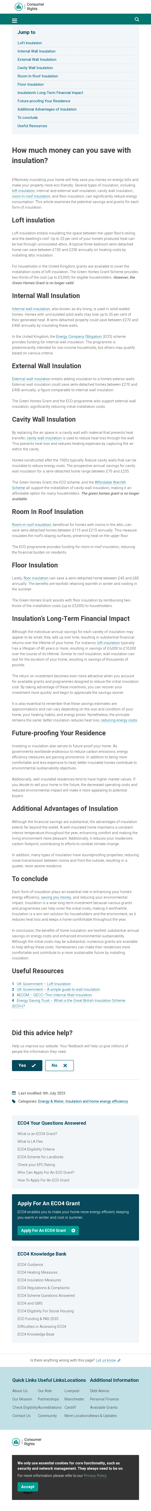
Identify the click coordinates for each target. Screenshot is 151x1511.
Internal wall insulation (31, 309)
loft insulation (23, 191)
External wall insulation (31, 379)
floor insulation (36, 578)
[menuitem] (75, 1134)
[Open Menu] (14, 21)
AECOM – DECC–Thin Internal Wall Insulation (54, 995)
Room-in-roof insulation (31, 524)
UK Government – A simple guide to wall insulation (58, 989)
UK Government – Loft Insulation (44, 984)
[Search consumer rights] (137, 19)
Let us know (106, 1360)
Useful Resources (32, 126)
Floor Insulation (30, 84)
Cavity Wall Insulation (35, 68)
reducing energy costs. (119, 720)
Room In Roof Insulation (37, 76)
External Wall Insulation (36, 59)
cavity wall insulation (44, 438)
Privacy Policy (95, 1475)
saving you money (56, 897)
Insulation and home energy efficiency (96, 1101)
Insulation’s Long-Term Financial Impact (50, 92)
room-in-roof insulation (31, 196)
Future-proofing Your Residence (43, 101)
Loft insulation (29, 43)
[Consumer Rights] (29, 7)
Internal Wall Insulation (36, 51)
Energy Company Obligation (79, 336)
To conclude (27, 117)
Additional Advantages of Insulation (47, 109)
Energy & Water (51, 1101)
